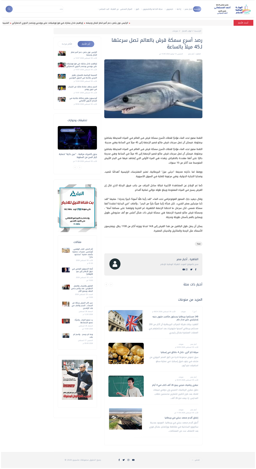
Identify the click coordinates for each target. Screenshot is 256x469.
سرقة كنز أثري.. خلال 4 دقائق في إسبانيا (179, 352)
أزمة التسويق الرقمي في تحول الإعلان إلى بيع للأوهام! (82, 271)
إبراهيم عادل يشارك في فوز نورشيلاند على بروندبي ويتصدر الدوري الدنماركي (60, 23)
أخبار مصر (193, 344)
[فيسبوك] (195, 269)
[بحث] (9, 9)
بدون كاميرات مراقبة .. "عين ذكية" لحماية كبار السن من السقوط (78, 155)
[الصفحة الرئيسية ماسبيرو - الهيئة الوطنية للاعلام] (229, 9)
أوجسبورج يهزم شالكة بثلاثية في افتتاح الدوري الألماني (83, 99)
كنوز (137, 9)
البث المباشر (104, 9)
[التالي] (111, 285)
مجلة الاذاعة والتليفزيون (153, 9)
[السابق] (106, 285)
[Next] (80, 167)
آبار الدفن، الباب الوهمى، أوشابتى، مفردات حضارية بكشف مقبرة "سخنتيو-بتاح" (82, 253)
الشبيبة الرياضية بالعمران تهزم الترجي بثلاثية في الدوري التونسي (83, 76)
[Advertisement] (153, 128)
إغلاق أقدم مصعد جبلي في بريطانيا (181, 418)
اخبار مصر (188, 9)
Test (198, 244)
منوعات (175, 31)
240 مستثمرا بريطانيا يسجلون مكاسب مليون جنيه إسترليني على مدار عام (175, 318)
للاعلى (197, 460)
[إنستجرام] (186, 269)
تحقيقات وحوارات (68, 130)
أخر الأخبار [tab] (86, 44)
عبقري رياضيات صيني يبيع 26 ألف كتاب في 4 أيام (175, 385)
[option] (77, 144)
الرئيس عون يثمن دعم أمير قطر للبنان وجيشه (120, 23)
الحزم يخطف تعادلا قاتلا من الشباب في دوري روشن (82, 88)
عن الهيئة (115, 9)
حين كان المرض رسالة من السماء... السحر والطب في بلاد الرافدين (82, 305)
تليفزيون (169, 9)
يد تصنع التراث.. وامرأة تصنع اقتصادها (84, 321)
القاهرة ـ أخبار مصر (194, 53)
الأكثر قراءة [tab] (67, 44)
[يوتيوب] (184, 269)
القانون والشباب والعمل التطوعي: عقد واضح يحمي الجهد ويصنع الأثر (82, 288)
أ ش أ (194, 311)
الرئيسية (197, 9)
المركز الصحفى (126, 9)
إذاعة (179, 9)
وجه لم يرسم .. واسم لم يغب (83, 336)
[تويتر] (191, 269)
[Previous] (75, 167)
